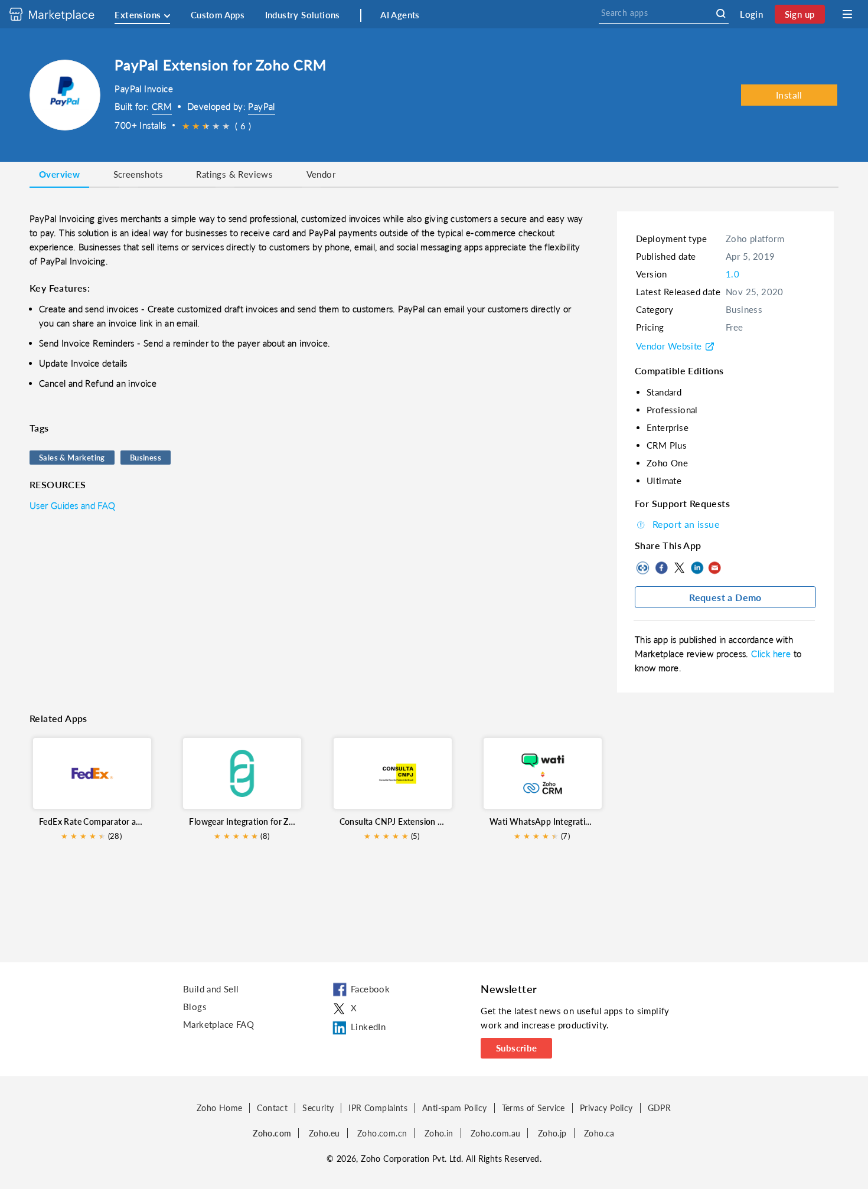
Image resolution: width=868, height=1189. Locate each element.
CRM (162, 106)
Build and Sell (211, 989)
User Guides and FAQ (73, 505)
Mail (714, 568)
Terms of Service (533, 1108)
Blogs (195, 1006)
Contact (272, 1108)
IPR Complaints (377, 1108)
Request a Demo (725, 597)
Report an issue (685, 524)
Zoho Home (220, 1108)
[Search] (721, 13)
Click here (772, 653)
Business (145, 457)
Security (318, 1108)
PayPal (261, 106)
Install (789, 94)
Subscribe (516, 1048)
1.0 (732, 274)
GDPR (659, 1108)
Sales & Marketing (72, 457)
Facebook (661, 568)
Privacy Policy (606, 1108)
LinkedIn (697, 568)
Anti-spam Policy (454, 1108)
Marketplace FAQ (218, 1024)
